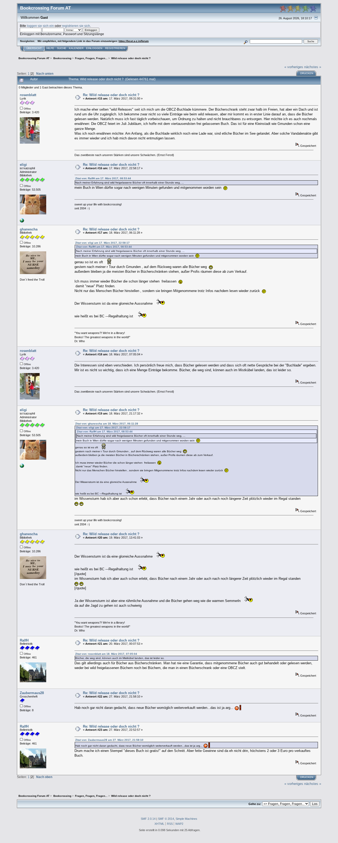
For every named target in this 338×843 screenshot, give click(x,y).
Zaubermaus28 (32, 693)
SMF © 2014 (166, 818)
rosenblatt (28, 95)
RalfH (24, 640)
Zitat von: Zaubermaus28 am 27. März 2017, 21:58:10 (109, 739)
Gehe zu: (254, 804)
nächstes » (312, 67)
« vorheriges (293, 67)
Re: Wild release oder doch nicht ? (111, 95)
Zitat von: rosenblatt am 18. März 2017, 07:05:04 (106, 653)
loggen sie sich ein (40, 25)
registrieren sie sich (76, 25)
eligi (23, 165)
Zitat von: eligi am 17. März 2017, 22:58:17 (102, 242)
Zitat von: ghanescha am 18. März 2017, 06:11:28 (106, 423)
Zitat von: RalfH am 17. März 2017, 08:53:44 (103, 178)
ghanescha (28, 229)
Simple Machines (186, 818)
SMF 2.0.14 (148, 818)
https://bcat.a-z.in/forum (134, 41)
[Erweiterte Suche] (245, 41)
